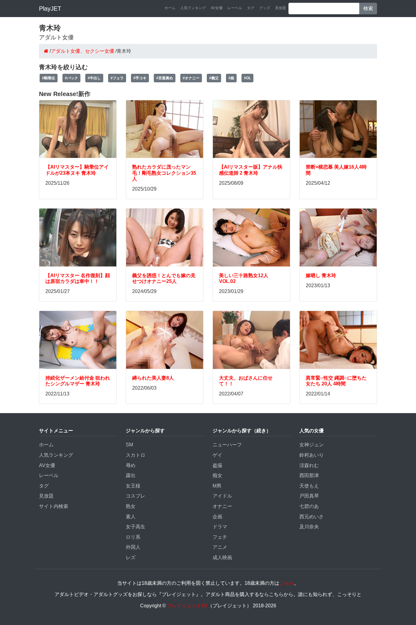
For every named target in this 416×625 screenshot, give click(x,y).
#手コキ (139, 78)
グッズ (264, 8)
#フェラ (117, 78)
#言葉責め (164, 78)
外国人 (133, 547)
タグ (250, 8)
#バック (71, 78)
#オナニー (191, 78)
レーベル (234, 8)
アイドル (222, 495)
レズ (131, 557)
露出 (131, 475)
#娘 (231, 78)
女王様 (133, 485)
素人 (131, 516)
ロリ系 (133, 537)
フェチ (220, 537)
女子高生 (135, 526)
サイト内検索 (53, 506)
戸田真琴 (309, 495)
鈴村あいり (311, 455)
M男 (217, 485)
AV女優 (217, 8)
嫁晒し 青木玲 (321, 275)
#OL (247, 78)
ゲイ (217, 455)
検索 (368, 8)
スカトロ (135, 455)
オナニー (222, 506)
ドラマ (220, 526)
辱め (131, 465)
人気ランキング (193, 8)
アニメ (220, 547)
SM (129, 444)
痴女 (217, 475)
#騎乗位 (48, 78)
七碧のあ (309, 506)
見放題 (280, 8)
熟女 (131, 506)
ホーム (169, 8)
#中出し (94, 78)
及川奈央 (309, 526)
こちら (286, 583)
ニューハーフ (227, 444)
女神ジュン (311, 444)
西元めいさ (311, 516)
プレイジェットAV (187, 605)
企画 (217, 516)
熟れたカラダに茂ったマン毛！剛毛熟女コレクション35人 (164, 172)
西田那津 (309, 475)
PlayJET (50, 8)
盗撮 (217, 465)
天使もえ (309, 485)
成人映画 (222, 557)
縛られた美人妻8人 (153, 377)
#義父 (214, 78)
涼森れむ (309, 465)
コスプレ (135, 495)
